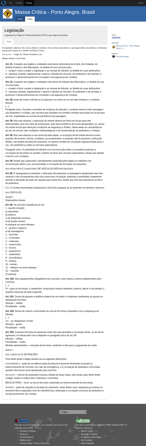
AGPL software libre (115, 425)
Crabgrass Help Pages (91, 437)
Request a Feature (89, 434)
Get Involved (86, 440)
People (19, 3)
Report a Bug (87, 431)
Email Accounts (27, 437)
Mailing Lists (25, 440)
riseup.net (35, 425)
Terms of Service (41, 443)
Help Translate (87, 443)
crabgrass (100, 425)
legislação (116, 38)
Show (9, 42)
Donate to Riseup (28, 431)
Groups (29, 3)
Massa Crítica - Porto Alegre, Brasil (55, 12)
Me (10, 3)
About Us (24, 434)
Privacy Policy (26, 443)
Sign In (141, 3)
